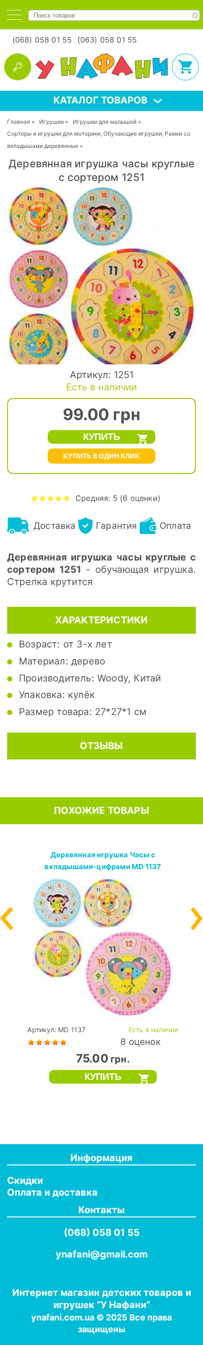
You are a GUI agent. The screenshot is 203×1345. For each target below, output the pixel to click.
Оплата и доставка (52, 1192)
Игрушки (51, 121)
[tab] (14, 15)
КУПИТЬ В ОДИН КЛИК (101, 456)
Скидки (25, 1180)
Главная (18, 121)
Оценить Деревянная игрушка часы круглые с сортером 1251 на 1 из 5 (35, 497)
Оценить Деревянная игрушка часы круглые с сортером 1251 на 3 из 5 (51, 497)
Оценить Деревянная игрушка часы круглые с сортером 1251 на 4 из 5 (59, 497)
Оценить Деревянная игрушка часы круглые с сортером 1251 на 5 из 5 (67, 497)
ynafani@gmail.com (102, 1254)
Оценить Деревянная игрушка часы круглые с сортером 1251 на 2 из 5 (43, 497)
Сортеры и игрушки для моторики (54, 133)
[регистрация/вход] (17, 66)
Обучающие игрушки (132, 133)
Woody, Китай (129, 678)
